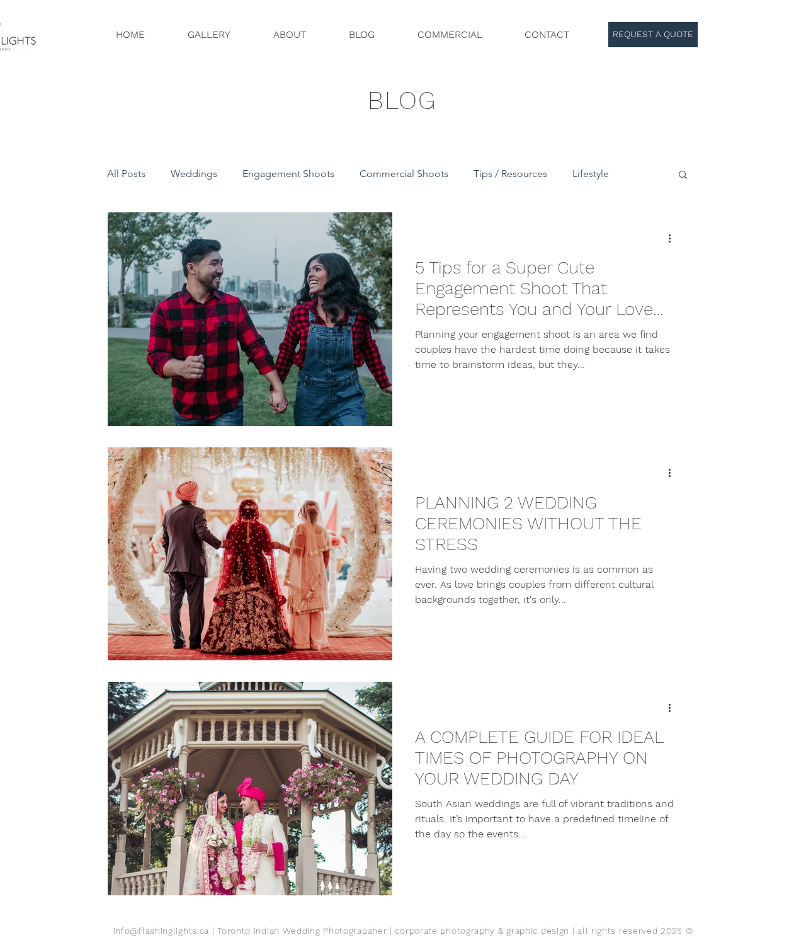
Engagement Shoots (288, 174)
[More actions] (673, 238)
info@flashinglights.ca (161, 931)
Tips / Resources (510, 174)
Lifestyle (590, 174)
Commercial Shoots (404, 174)
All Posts (126, 174)
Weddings (194, 174)
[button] (683, 175)
